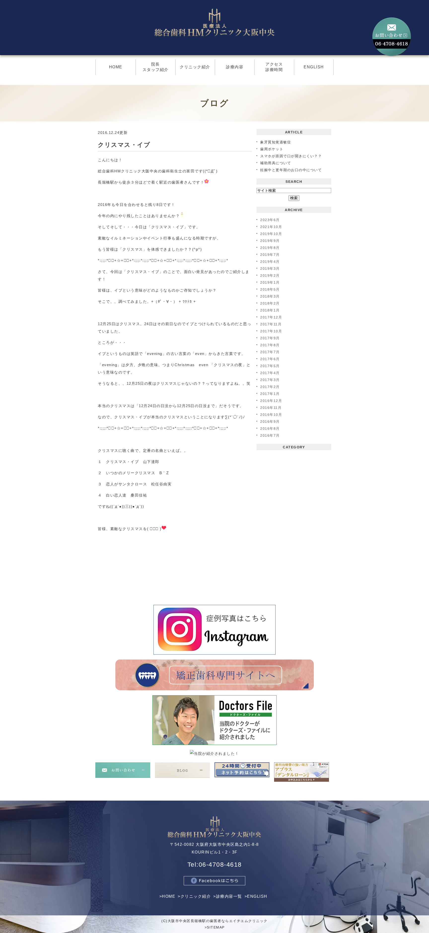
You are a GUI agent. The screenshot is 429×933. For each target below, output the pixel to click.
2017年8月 (270, 345)
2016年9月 (270, 422)
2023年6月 (270, 220)
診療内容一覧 (229, 896)
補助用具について (275, 163)
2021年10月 (271, 227)
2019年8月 (270, 248)
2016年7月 (270, 435)
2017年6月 (270, 359)
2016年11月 (271, 408)
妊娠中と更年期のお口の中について (291, 170)
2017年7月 (270, 352)
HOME (168, 896)
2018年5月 (270, 289)
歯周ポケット (271, 149)
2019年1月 (270, 282)
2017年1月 (270, 394)
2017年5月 (270, 366)
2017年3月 (270, 380)
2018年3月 (270, 296)
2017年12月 (271, 317)
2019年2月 (270, 275)
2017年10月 (271, 331)
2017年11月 (271, 324)
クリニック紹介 (195, 896)
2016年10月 (271, 415)
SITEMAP (216, 927)
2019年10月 (271, 234)
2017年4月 (270, 373)
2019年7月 (270, 255)
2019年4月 (270, 262)
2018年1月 (270, 310)
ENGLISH (257, 896)
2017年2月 (270, 387)
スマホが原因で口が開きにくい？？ (291, 156)
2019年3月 (270, 269)
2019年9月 (270, 241)
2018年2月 (270, 303)
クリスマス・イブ (124, 144)
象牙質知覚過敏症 (275, 142)
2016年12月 (271, 401)
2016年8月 (270, 428)
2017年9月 (270, 338)
